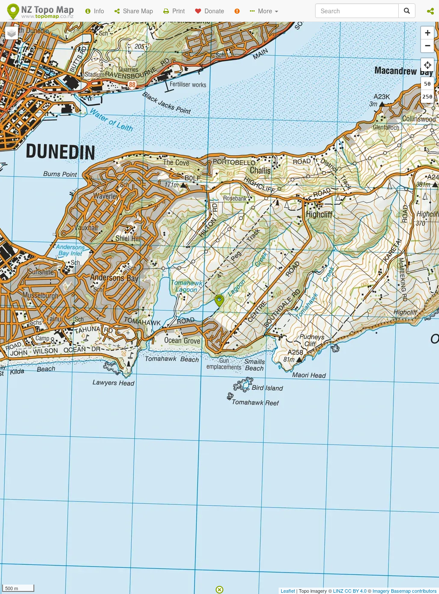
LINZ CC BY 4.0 (350, 590)
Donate (212, 10)
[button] (430, 10)
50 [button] (427, 84)
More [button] (264, 10)
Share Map (136, 10)
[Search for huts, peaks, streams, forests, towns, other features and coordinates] (406, 10)
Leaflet (288, 590)
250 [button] (427, 96)
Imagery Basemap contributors (405, 590)
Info (97, 10)
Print (177, 10)
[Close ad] (219, 588)
